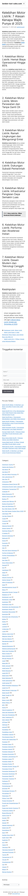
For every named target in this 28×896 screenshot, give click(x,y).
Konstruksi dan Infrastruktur (10, 616)
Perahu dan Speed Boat (9, 739)
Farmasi (4, 545)
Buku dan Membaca (8, 506)
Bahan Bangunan (7, 494)
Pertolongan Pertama (8, 791)
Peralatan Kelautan (7, 751)
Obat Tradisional (7, 717)
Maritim (4, 643)
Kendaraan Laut (6, 597)
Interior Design (6, 580)
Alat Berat (5, 472)
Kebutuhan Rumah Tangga (9, 592)
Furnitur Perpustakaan (8, 555)
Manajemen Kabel (7, 641)
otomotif (4, 727)
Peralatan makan (7, 759)
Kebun (4, 590)
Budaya (4, 499)
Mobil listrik (5, 675)
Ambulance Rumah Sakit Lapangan (12, 486)
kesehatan (5, 602)
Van (3, 864)
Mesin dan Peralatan (8, 651)
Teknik (4, 845)
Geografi (4, 565)
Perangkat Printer (7, 769)
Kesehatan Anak (7, 604)
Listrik (4, 631)
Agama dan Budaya (8, 467)
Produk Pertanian (7, 801)
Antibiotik (5, 491)
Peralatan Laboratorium (9, 756)
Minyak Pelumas (7, 658)
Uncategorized (6, 862)
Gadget (4, 558)
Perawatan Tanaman (8, 778)
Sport (3, 832)
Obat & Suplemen (7, 710)
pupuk (4, 805)
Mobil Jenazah (6, 666)
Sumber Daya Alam (7, 835)
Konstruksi (5, 614)
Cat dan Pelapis (6, 516)
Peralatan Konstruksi (8, 754)
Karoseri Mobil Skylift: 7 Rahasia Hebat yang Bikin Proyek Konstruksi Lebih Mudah (13, 433)
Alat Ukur (5, 479)
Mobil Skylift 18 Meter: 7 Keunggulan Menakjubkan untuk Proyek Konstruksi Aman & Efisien (13, 423)
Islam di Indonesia (7, 582)
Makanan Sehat (6, 636)
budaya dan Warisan (8, 501)
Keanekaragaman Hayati (9, 587)
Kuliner (4, 619)
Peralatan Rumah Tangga (9, 766)
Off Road (4, 722)
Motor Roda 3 (6, 702)
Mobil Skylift (5, 693)
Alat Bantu (5, 469)
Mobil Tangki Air (6, 695)
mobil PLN (5, 688)
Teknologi (5, 847)
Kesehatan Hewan (7, 609)
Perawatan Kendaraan (8, 771)
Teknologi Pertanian (8, 852)
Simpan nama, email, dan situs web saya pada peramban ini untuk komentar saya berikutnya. (14, 385)
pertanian (5, 788)
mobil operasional (7, 680)
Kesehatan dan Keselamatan (10, 607)
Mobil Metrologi (6, 678)
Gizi (3, 567)
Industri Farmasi (6, 577)
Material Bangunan (7, 646)
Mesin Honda (6, 653)
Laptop (4, 624)
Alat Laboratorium (7, 477)
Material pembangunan (9, 648)
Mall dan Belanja (7, 639)
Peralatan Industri (7, 749)
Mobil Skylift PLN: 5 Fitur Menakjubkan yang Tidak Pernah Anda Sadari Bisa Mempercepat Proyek (13, 412)
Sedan (4, 820)
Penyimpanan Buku (7, 737)
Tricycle (4, 859)
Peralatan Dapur (6, 744)
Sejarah (4, 823)
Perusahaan (5, 793)
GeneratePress (16, 893)
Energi (4, 540)
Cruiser (4, 523)
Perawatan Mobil (7, 776)
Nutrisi (4, 707)
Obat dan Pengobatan (8, 715)
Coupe (4, 518)
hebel (3, 572)
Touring (4, 855)
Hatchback (5, 570)
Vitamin (4, 867)
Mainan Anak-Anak (7, 634)
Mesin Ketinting (6, 656)
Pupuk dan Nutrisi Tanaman (10, 808)
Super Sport (5, 837)
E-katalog (5, 533)
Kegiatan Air (5, 594)
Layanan (4, 626)
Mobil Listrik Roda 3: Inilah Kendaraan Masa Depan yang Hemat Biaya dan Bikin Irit (12, 335)
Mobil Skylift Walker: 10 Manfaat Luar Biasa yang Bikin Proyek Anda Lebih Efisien (13, 406)
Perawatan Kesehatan (8, 774)
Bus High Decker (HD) (8, 509)
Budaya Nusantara (7, 504)
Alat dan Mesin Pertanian (9, 474)
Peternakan (5, 796)
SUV (3, 842)
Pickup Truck (5, 798)
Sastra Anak (5, 815)
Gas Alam (5, 560)
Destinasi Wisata (7, 531)
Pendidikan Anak (7, 732)
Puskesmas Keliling (7, 810)
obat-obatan (5, 720)
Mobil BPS (5, 663)
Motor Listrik (18, 330)
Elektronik (5, 538)
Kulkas (4, 621)
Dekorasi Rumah (7, 526)
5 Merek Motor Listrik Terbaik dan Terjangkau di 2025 (12, 322)
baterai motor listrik (7, 496)
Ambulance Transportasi (9, 489)
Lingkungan (5, 629)
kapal (3, 585)
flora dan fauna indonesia (9, 550)
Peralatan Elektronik (8, 747)
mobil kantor (5, 668)
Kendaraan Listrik (9, 330)
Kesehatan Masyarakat (8, 612)
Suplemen (5, 840)
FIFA (3, 548)
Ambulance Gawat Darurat (10, 484)
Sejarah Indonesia (7, 825)
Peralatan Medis (7, 761)
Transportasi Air (6, 857)
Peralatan (5, 742)
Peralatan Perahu (7, 764)
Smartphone (5, 830)
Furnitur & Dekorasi (7, 553)
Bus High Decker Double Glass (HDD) (13, 511)
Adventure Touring (7, 464)
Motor (4, 697)
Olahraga (4, 724)
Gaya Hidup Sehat (7, 563)
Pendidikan (5, 729)
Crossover (5, 521)
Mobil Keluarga (6, 670)
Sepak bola (5, 828)
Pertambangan (6, 786)
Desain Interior (6, 528)
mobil (3, 661)
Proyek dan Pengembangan (10, 803)
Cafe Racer (5, 513)
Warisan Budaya (6, 872)
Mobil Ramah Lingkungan (9, 690)
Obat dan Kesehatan (8, 712)
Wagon (4, 869)
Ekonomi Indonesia (7, 536)
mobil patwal (6, 683)
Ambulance (5, 482)
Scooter (4, 818)
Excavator (5, 543)
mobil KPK (5, 673)
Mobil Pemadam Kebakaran (10, 685)
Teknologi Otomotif (7, 850)
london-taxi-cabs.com (12, 4)
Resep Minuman (6, 813)
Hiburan (4, 575)
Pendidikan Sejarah (7, 734)
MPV (3, 705)
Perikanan (5, 781)
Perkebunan (5, 783)
